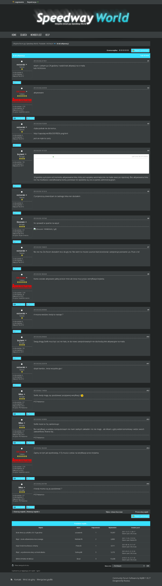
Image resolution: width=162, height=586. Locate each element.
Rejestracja (31, 2)
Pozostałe (42, 44)
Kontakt (17, 580)
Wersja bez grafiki (45, 580)
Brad (78, 559)
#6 (148, 218)
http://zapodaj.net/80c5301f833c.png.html (51, 133)
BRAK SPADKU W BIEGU (24, 559)
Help (47, 34)
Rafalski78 (78, 539)
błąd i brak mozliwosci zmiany (27, 546)
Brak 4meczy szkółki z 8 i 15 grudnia (29, 532)
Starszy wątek (19, 512)
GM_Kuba (133, 533)
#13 (148, 419)
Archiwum (50, 44)
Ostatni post (125, 533)
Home (14, 34)
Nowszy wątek (32, 512)
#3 (148, 123)
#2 (148, 88)
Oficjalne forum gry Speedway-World (25, 44)
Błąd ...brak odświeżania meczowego (29, 539)
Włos (20, 394)
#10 (148, 337)
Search (23, 34)
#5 (148, 191)
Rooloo (127, 580)
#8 (148, 274)
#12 (148, 390)
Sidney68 (78, 552)
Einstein (21, 222)
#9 (148, 310)
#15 (148, 484)
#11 (148, 363)
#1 (148, 61)
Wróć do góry (29, 580)
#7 (148, 247)
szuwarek (78, 532)
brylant (20, 154)
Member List (36, 34)
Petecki (78, 546)
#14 (148, 448)
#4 (148, 150)
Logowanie (19, 2)
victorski (21, 64)
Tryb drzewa (144, 55)
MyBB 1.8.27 (145, 578)
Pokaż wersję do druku (22, 565)
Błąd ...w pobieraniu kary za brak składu (30, 552)
